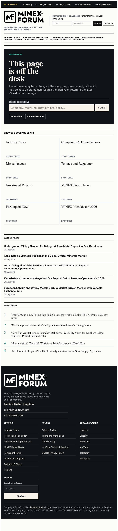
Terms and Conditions (53, 435)
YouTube (84, 447)
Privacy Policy (49, 430)
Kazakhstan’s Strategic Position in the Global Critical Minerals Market (45, 255)
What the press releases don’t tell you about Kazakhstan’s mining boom (51, 325)
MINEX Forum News (91, 38)
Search (99, 16)
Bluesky (84, 435)
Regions (77, 40)
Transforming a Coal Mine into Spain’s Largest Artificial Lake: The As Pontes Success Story (59, 316)
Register (109, 23)
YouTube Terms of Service (55, 447)
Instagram (85, 458)
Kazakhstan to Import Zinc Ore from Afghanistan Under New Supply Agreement (56, 350)
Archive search (35, 116)
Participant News (13, 40)
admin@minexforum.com (16, 409)
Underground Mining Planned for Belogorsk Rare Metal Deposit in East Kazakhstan (53, 246)
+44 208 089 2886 (14, 415)
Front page (16, 116)
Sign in (97, 23)
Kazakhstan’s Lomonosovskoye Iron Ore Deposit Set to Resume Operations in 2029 (54, 278)
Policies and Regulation (35, 38)
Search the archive (19, 102)
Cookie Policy (48, 441)
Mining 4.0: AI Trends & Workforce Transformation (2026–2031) (48, 343)
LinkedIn (84, 430)
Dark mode (58, 19)
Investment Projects (36, 40)
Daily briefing (88, 16)
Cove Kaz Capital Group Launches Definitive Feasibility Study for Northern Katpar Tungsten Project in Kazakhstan (57, 334)
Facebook (85, 441)
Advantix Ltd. (36, 507)
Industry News (12, 38)
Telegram (84, 453)
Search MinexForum (13, 483)
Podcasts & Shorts (60, 40)
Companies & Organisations (65, 38)
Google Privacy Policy (53, 453)
